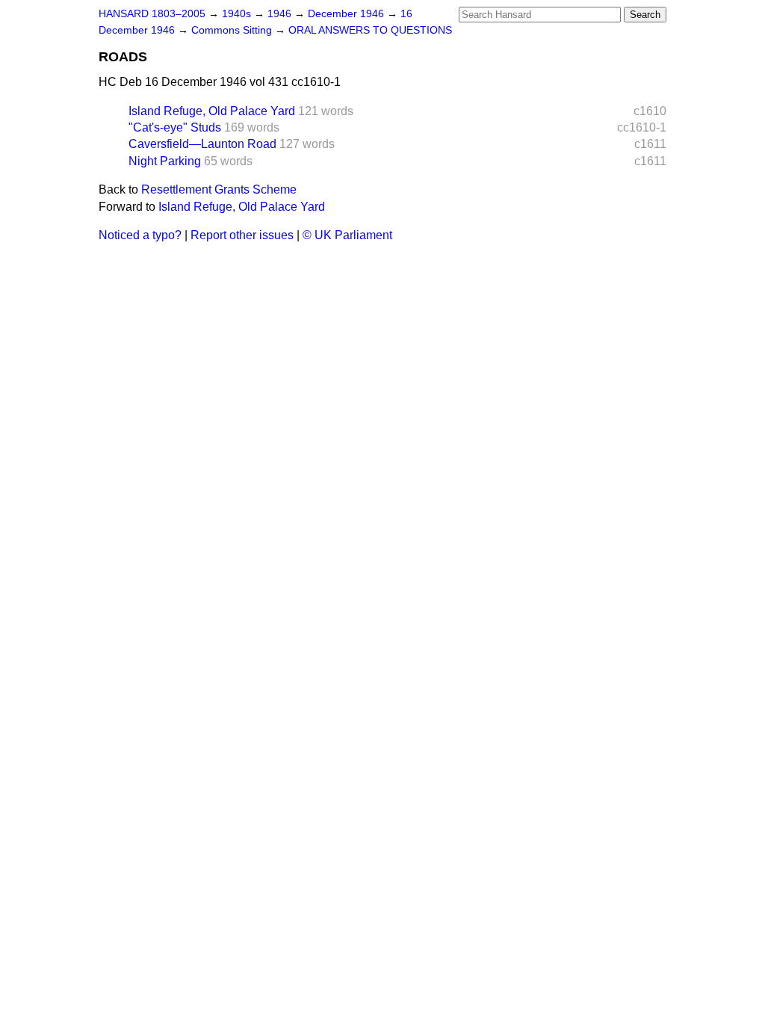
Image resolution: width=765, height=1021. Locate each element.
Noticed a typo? (140, 235)
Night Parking (164, 161)
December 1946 (347, 13)
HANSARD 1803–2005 (152, 13)
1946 (280, 13)
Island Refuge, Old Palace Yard (211, 111)
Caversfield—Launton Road (202, 144)
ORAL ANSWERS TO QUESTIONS (370, 30)
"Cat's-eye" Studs (174, 127)
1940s (238, 13)
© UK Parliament (347, 235)
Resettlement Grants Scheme (219, 189)
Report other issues (242, 235)
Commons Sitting (233, 30)
